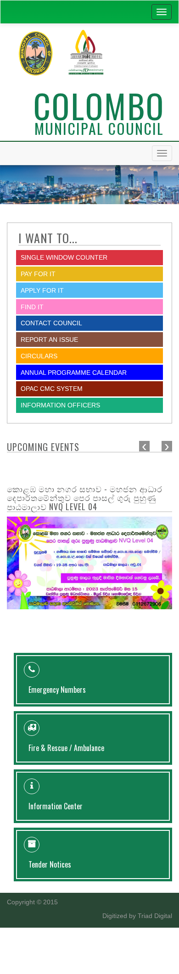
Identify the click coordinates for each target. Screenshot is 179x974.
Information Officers (60, 405)
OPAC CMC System (52, 388)
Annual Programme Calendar (74, 372)
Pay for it (38, 274)
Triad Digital (155, 915)
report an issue (49, 339)
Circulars (39, 356)
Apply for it (42, 290)
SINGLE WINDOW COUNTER (64, 257)
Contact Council (51, 323)
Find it (32, 307)
